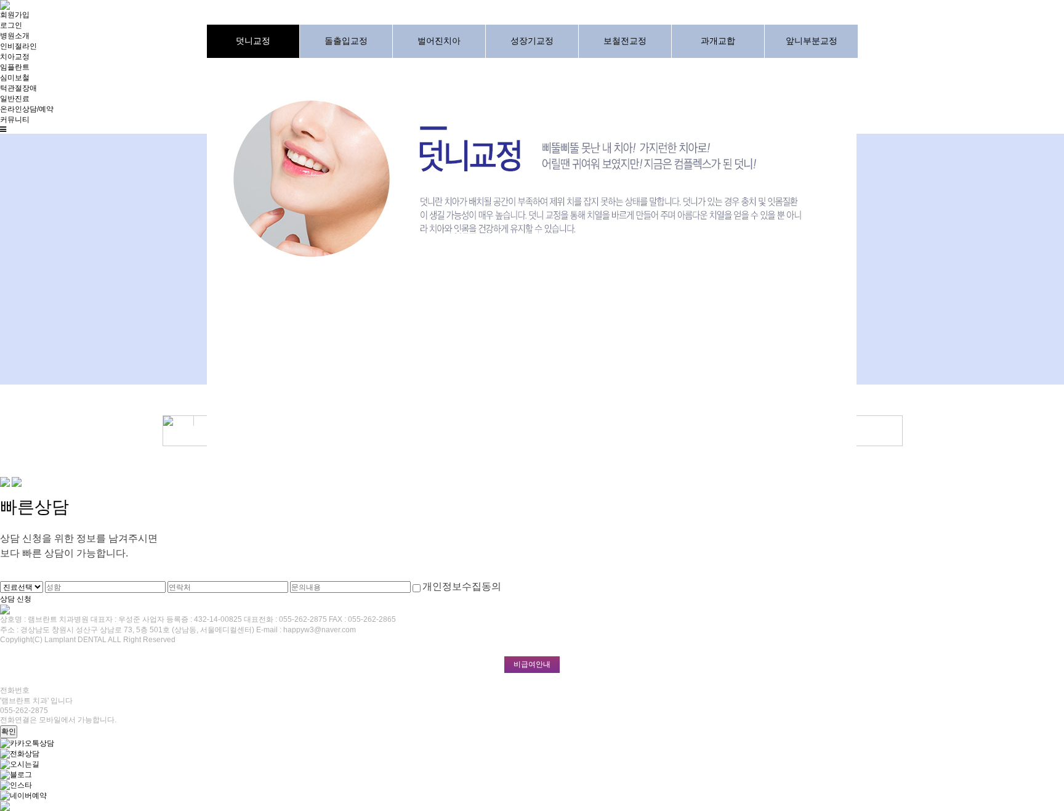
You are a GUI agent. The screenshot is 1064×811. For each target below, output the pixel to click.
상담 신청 (15, 598)
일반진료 (15, 98)
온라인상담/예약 (27, 109)
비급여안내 (532, 664)
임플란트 (15, 67)
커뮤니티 (15, 119)
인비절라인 (18, 46)
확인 (8, 731)
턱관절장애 (18, 88)
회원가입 (15, 14)
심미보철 (15, 77)
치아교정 (15, 56)
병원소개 (15, 35)
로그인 (11, 25)
